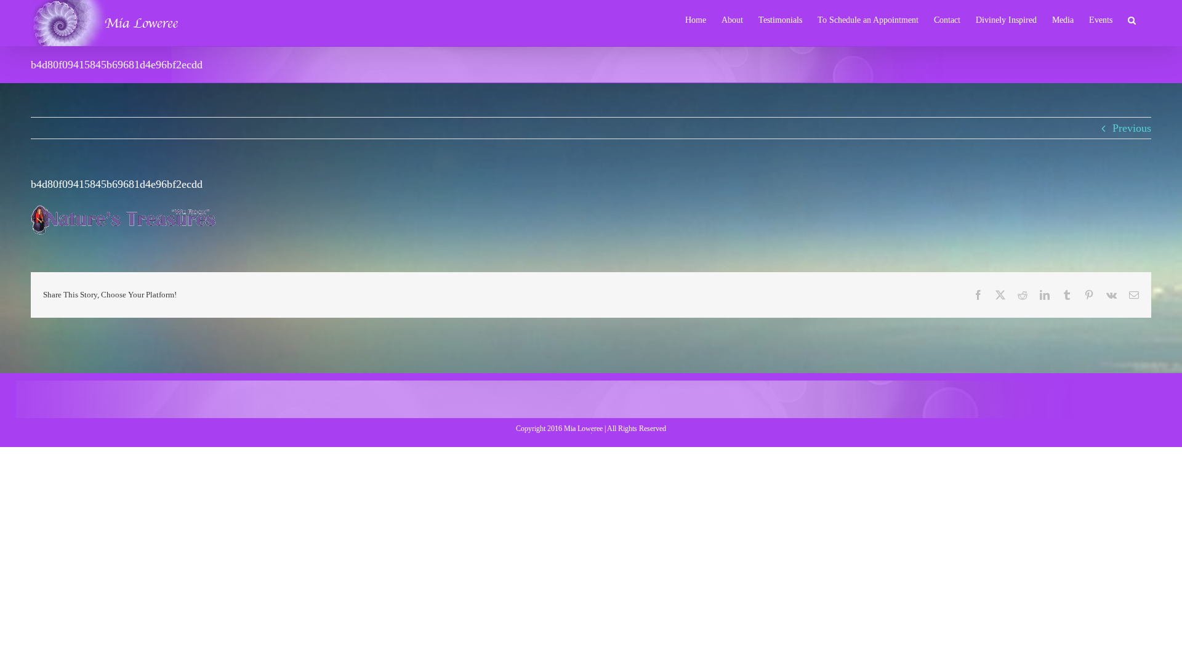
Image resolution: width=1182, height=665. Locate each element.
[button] (1132, 19)
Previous (1131, 128)
